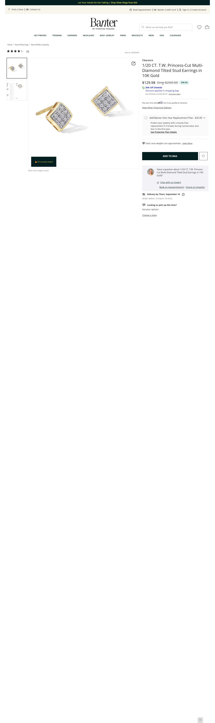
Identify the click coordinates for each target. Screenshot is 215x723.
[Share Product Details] (133, 63)
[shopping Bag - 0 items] (207, 27)
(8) (27, 51)
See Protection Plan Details (164, 132)
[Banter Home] (104, 24)
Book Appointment (142, 9)
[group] (17, 68)
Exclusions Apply (174, 94)
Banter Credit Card (167, 9)
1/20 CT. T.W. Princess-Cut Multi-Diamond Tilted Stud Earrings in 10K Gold (172, 70)
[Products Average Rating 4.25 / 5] (15, 51)
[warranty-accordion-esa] (204, 118)
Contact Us (35, 9)
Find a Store (17, 9)
